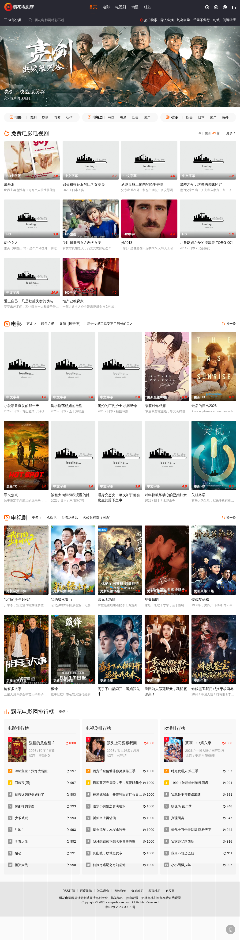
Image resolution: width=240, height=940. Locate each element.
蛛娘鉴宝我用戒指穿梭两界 (212, 689)
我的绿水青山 (61, 600)
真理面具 (177, 818)
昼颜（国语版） (70, 324)
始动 (18, 853)
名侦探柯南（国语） (97, 517)
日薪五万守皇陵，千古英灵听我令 (117, 783)
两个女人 (11, 243)
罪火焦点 (11, 495)
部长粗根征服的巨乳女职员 (84, 184)
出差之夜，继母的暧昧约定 (201, 184)
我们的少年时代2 (17, 600)
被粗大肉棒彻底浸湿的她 (70, 495)
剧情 (45, 117)
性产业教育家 (73, 301)
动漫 (135, 7)
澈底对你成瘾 (155, 406)
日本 (201, 117)
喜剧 (33, 117)
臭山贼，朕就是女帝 (107, 853)
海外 (225, 117)
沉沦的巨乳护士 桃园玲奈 (117, 406)
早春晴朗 (152, 600)
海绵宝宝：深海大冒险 (31, 771)
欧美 (135, 117)
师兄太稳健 (106, 600)
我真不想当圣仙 (182, 853)
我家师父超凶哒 (182, 841)
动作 (69, 117)
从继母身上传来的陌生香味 (142, 184)
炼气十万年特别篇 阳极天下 (191, 830)
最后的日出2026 (204, 406)
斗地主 (20, 830)
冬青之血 (21, 841)
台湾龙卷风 (69, 517)
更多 (230, 133)
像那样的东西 (24, 806)
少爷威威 (21, 818)
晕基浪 (9, 184)
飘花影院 (19, 7)
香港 (123, 117)
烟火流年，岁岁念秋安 (109, 830)
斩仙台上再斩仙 (104, 818)
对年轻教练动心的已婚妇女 (166, 495)
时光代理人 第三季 (184, 771)
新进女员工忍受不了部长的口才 (110, 324)
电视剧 (120, 7)
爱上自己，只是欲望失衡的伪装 (28, 301)
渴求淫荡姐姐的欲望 (66, 406)
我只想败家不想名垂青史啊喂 (114, 841)
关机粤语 (198, 495)
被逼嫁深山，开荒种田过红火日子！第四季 (124, 794)
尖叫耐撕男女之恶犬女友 (82, 243)
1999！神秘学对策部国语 (189, 783)
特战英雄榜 (200, 600)
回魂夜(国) (22, 783)
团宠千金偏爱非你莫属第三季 (114, 771)
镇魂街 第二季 (181, 806)
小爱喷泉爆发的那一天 (21, 406)
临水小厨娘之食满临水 (109, 806)
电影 (106, 7)
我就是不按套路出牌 (186, 794)
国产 (147, 117)
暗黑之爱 (47, 324)
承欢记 (51, 517)
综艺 (147, 7)
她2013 (126, 243)
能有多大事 (13, 689)
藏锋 (54, 689)
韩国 (111, 117)
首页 (93, 7)
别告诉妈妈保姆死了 (29, 794)
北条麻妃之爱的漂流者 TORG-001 (206, 243)
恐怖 (57, 117)
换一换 (229, 324)
